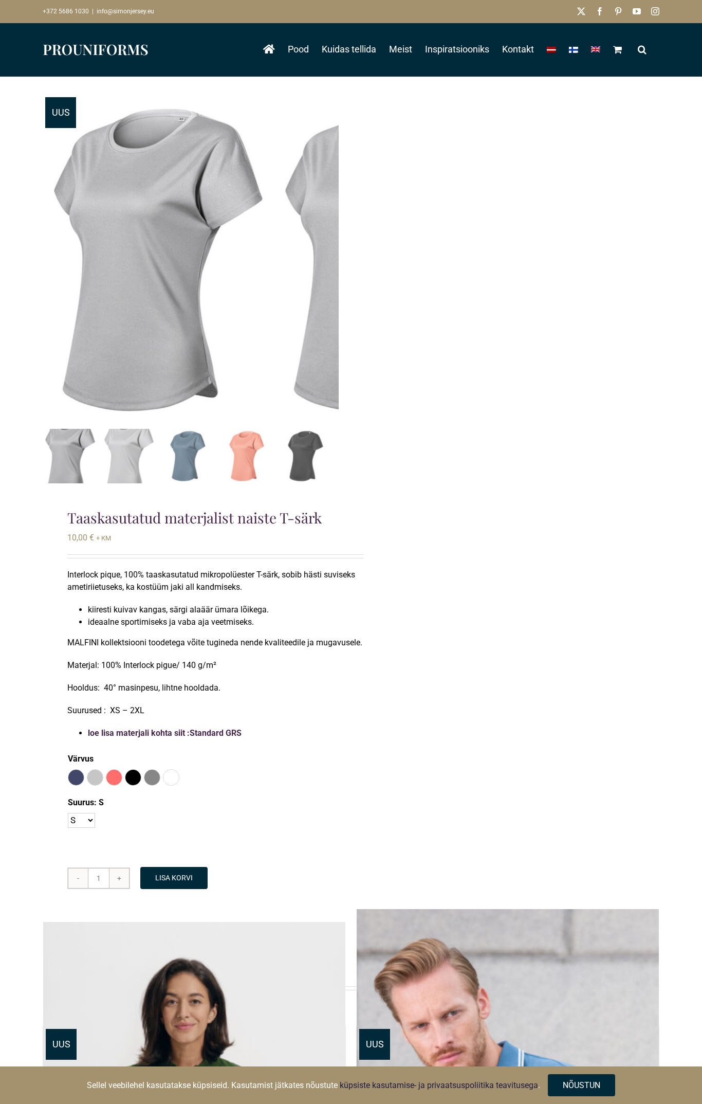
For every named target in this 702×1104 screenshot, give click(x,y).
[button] (642, 49)
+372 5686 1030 (66, 11)
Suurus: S (86, 802)
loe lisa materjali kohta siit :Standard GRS (165, 733)
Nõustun (581, 1085)
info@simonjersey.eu (125, 11)
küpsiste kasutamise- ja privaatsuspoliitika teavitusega (439, 1085)
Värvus (81, 759)
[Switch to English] (595, 49)
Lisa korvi (174, 878)
